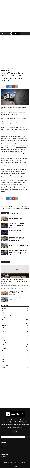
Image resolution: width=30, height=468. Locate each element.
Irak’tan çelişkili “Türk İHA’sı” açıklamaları (18, 298)
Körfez (3, 334)
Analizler (4, 308)
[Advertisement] (15, 16)
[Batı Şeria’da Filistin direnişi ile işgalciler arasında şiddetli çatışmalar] (4, 225)
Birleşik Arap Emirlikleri (7, 317)
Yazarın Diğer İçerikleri (14, 213)
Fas (3, 321)
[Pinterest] (13, 86)
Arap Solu (4, 310)
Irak (3, 327)
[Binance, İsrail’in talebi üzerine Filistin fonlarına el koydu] (4, 232)
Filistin (13, 68)
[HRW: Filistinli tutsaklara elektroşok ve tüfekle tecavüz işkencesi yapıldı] (4, 245)
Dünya (3, 319)
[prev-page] (2, 257)
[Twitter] (10, 86)
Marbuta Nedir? (4, 454)
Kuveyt (3, 338)
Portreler (4, 348)
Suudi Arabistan (5, 357)
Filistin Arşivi (5, 325)
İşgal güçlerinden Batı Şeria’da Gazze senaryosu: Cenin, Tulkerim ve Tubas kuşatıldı (18, 238)
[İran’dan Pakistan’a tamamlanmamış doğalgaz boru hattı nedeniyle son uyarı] (15, 271)
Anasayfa (3, 445)
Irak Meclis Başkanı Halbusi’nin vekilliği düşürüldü (22, 207)
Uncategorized (5, 365)
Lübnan (4, 342)
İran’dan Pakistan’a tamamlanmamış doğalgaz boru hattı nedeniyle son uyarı (14, 280)
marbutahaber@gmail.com (17, 427)
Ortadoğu (8, 68)
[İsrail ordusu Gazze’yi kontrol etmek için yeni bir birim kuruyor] (4, 218)
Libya (3, 340)
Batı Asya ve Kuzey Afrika (6, 277)
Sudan (3, 353)
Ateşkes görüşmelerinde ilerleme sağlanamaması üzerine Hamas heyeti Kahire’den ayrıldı (18, 252)
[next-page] (4, 257)
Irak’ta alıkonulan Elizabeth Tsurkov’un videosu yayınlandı (8, 207)
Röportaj (4, 350)
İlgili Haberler (5, 213)
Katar (3, 331)
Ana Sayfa (3, 68)
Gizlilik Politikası (4, 450)
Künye (2, 452)
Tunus (3, 359)
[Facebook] (7, 86)
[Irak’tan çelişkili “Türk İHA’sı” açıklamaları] (4, 299)
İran (3, 329)
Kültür (3, 336)
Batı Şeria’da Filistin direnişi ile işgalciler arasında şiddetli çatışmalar (17, 225)
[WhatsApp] (16, 86)
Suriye (3, 355)
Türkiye (4, 361)
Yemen (3, 367)
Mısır (3, 344)
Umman (4, 363)
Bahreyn (4, 312)
